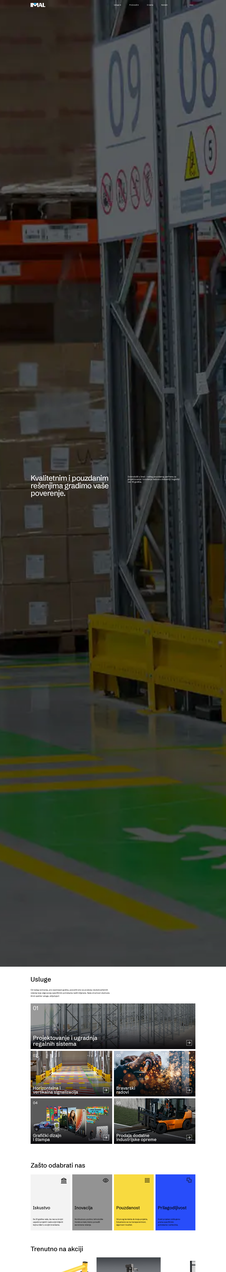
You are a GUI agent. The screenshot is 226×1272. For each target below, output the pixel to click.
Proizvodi (133, 5)
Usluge (117, 5)
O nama (150, 5)
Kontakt (164, 5)
